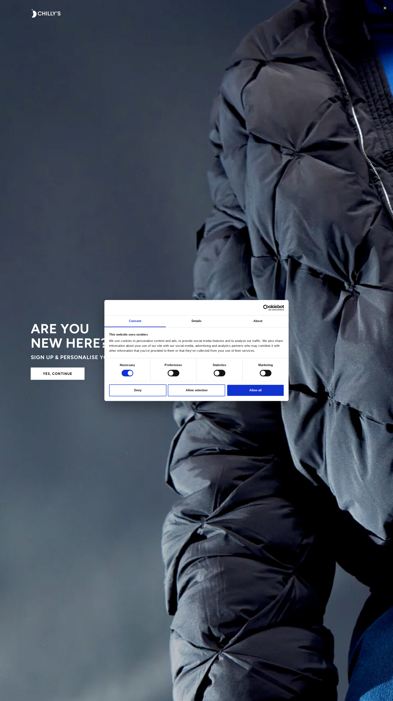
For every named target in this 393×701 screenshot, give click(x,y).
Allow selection (197, 390)
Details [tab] (197, 321)
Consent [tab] (135, 321)
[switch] (173, 373)
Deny (137, 390)
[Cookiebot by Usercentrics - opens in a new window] (266, 308)
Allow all (255, 390)
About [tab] (257, 321)
